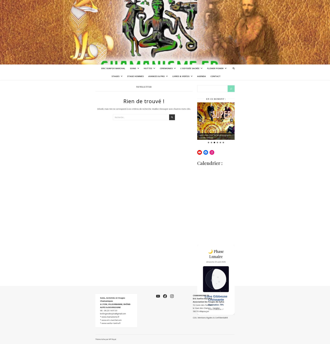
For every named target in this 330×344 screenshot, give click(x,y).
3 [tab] (214, 142)
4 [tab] (217, 142)
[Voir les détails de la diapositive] (220, 121)
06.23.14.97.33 (110, 310)
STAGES (115, 76)
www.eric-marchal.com (112, 320)
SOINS (133, 68)
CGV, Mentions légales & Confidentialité (210, 317)
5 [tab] (220, 142)
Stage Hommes (135, 76)
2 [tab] (211, 142)
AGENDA (201, 76)
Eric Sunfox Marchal (202, 298)
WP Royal (112, 339)
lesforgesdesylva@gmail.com (113, 313)
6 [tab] (223, 142)
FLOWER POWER (215, 68)
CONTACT (216, 76)
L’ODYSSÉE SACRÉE (189, 68)
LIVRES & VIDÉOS (180, 76)
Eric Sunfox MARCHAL (113, 68)
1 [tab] (208, 142)
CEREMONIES (166, 68)
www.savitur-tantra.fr (111, 323)
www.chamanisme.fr (110, 317)
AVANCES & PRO (156, 76)
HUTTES (148, 68)
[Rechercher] (231, 88)
